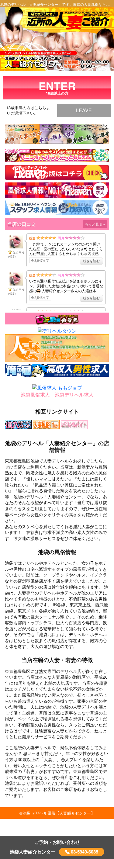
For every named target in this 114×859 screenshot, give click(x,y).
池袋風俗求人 (35, 394)
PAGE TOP (99, 827)
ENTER (57, 87)
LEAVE (84, 110)
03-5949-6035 (84, 851)
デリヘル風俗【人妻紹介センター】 (63, 813)
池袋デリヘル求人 (74, 394)
